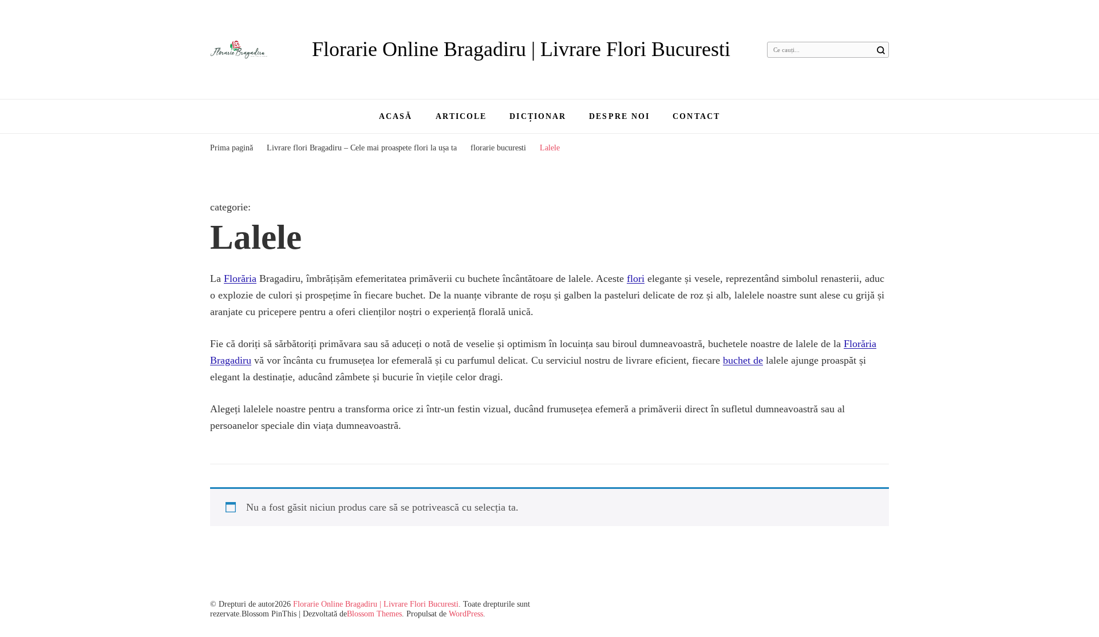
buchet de (743, 360)
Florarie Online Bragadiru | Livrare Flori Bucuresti (521, 49)
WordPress (466, 614)
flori (636, 278)
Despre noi (619, 116)
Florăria (240, 278)
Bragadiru (230, 360)
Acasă (396, 116)
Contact (696, 116)
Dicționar (537, 116)
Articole (461, 116)
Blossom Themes (374, 614)
